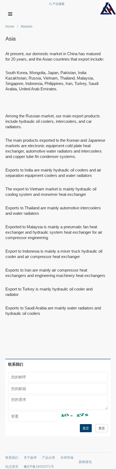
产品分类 (48, 458)
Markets (26, 26)
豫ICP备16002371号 (39, 466)
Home (9, 26)
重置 (101, 428)
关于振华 (30, 458)
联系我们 (11, 458)
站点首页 (11, 466)
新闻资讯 (85, 462)
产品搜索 (58, 3)
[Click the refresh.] (83, 416)
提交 (86, 428)
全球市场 (66, 458)
